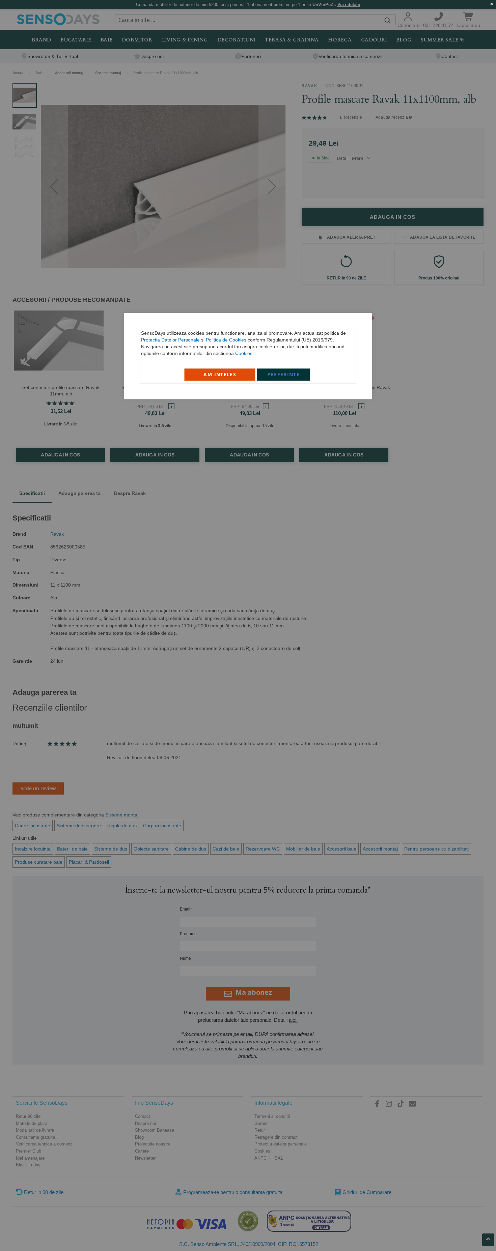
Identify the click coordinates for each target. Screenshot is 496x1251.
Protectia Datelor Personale (170, 339)
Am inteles (219, 374)
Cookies (243, 353)
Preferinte (283, 374)
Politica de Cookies (226, 339)
